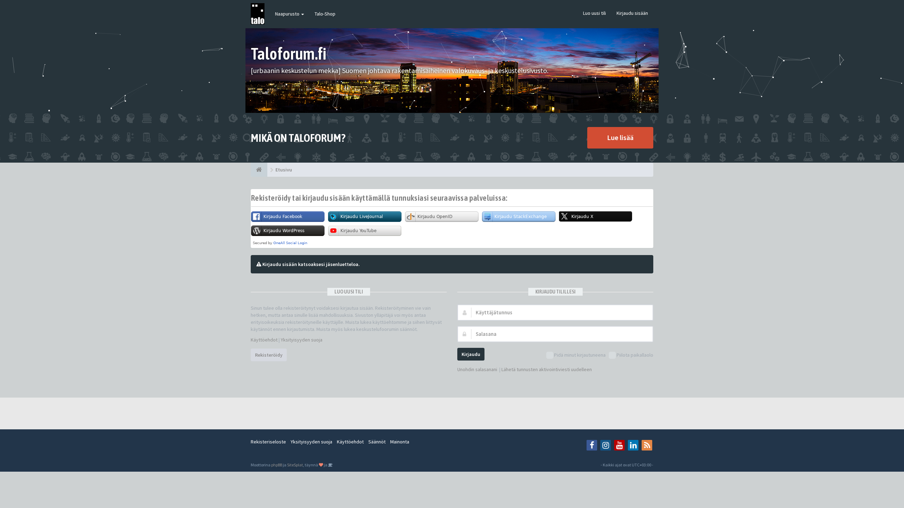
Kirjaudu (471, 354)
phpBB (276, 464)
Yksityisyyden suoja (301, 340)
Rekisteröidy (268, 355)
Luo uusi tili (594, 13)
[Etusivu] (259, 170)
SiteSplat (295, 464)
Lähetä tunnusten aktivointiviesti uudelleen (546, 369)
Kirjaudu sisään (632, 13)
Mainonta (399, 442)
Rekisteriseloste (268, 442)
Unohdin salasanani (477, 369)
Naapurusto (288, 14)
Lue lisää (620, 137)
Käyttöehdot (264, 340)
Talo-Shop (325, 14)
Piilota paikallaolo (635, 355)
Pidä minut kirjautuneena (580, 355)
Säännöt (377, 442)
